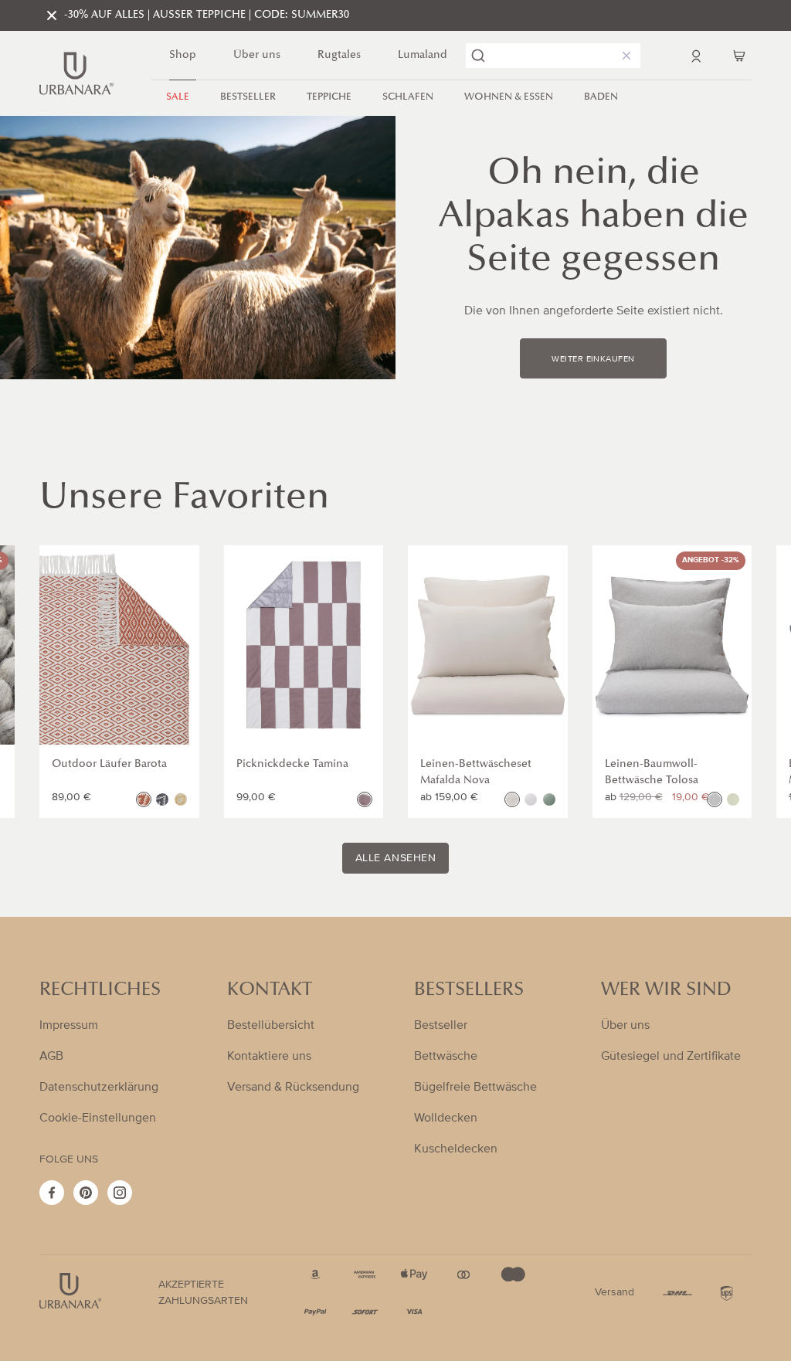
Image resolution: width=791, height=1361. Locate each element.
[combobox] (553, 55)
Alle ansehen (395, 858)
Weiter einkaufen (593, 359)
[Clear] (623, 55)
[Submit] (478, 55)
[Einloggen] (696, 55)
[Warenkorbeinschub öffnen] (739, 55)
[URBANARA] (76, 73)
